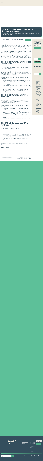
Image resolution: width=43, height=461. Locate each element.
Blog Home (3, 39)
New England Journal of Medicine (14, 87)
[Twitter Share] (4, 150)
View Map (37, 61)
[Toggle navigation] (2, 3)
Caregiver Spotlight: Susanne (7, 157)
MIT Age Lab (20, 112)
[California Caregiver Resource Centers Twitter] (13, 441)
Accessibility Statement (38, 456)
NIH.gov (8, 84)
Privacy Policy (30, 456)
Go (39, 59)
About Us (24, 443)
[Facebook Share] (2, 150)
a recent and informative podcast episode (10, 55)
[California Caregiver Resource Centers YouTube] (9, 443)
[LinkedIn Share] (7, 150)
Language (38, 3)
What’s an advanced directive (9, 67)
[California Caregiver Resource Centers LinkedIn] (15, 441)
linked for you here (24, 144)
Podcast (7, 39)
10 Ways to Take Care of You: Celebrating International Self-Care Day (38, 95)
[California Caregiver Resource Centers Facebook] (9, 441)
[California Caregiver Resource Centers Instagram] (11, 441)
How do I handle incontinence (7, 68)
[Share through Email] (9, 150)
